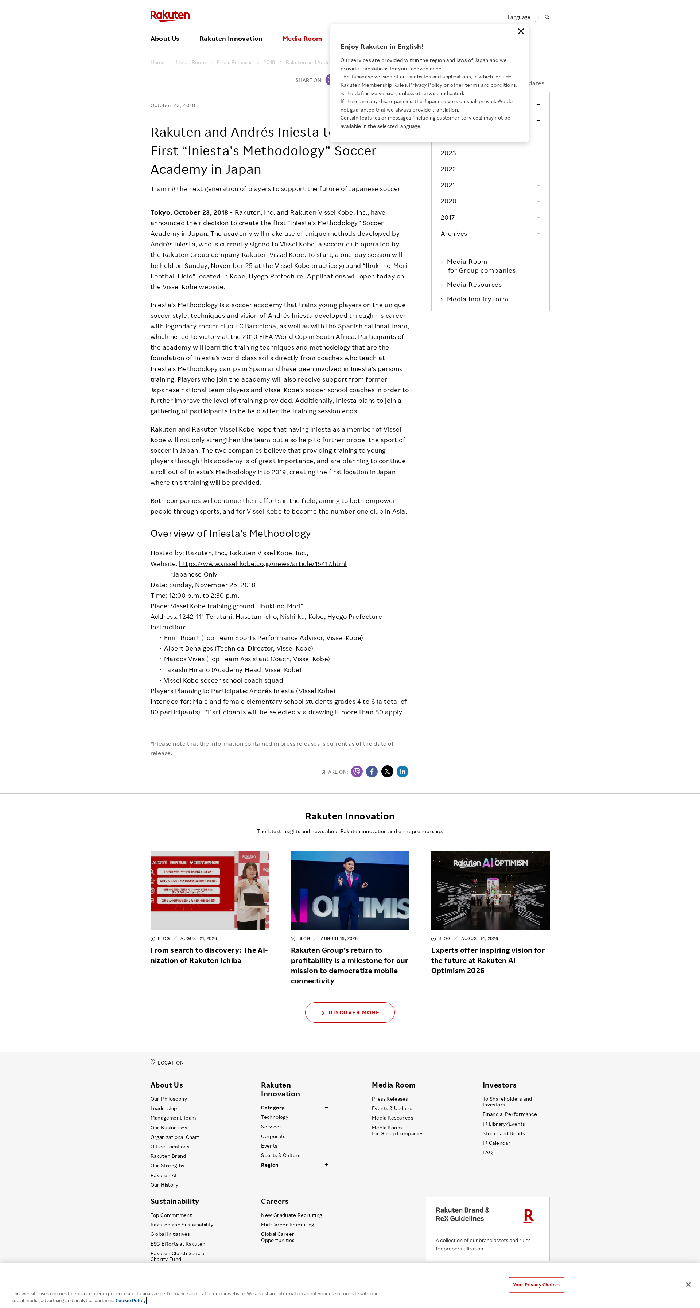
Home (158, 62)
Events (269, 1146)
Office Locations (170, 1146)
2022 (448, 169)
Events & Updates (392, 1108)
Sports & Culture (281, 1155)
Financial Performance (510, 1114)
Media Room (302, 38)
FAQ (488, 1152)
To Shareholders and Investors (507, 1102)
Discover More (354, 1012)
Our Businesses (169, 1128)
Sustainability (175, 1201)
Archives (454, 233)
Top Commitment (171, 1215)
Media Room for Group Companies (398, 1130)
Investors (500, 1085)
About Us (165, 38)
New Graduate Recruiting (291, 1215)
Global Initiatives (170, 1234)
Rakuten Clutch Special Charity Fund (178, 1256)
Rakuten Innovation (230, 38)
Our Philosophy (169, 1099)
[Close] (521, 31)
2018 (269, 62)
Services (271, 1126)
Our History (164, 1185)
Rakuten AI (164, 1175)
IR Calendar (496, 1143)
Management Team (173, 1118)
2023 (448, 153)
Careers (275, 1201)
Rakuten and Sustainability (182, 1224)
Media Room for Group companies (482, 265)
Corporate (273, 1136)
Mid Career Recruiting (287, 1224)
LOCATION (171, 1063)
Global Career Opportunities (277, 1237)
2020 (449, 201)
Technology (274, 1117)
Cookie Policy (131, 1300)
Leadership (164, 1108)
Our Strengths (167, 1165)
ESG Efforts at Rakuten (178, 1244)
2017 (448, 217)
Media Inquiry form (478, 299)
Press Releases (235, 62)
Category (272, 1107)
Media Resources (475, 284)
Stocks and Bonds (504, 1133)
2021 (448, 185)
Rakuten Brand (168, 1156)
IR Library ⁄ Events (504, 1124)
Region (269, 1165)
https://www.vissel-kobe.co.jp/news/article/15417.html (263, 563)
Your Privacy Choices (536, 1285)
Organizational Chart (175, 1137)
